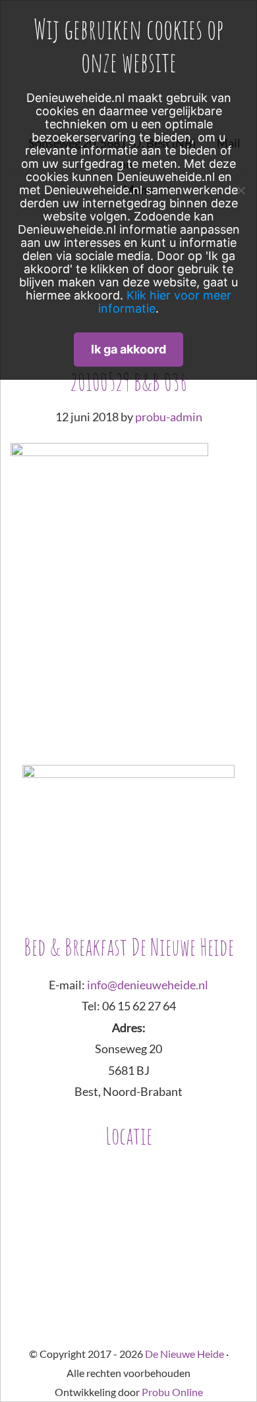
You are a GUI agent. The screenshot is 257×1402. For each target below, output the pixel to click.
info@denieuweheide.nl (147, 984)
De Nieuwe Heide (184, 1353)
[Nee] (240, 190)
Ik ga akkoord (128, 349)
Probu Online (172, 1392)
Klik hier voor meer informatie (164, 301)
